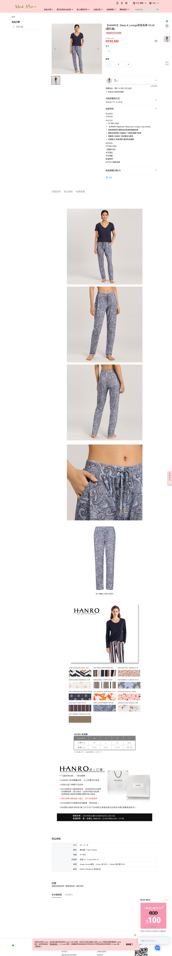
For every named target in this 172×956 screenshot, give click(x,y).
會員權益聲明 (101, 952)
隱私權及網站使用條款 (69, 955)
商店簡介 (65, 952)
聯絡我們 (100, 955)
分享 (110, 177)
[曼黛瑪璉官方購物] (26, 7)
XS (109, 51)
